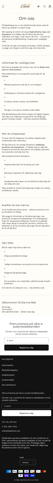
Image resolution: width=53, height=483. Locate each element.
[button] (39, 6)
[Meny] (3, 6)
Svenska (25, 462)
